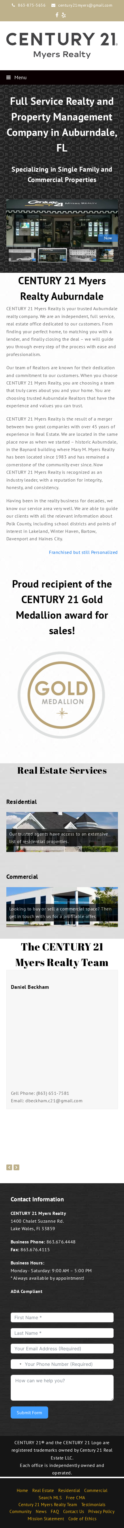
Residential (69, 1490)
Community (21, 1511)
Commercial (95, 1490)
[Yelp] (63, 15)
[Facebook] (57, 15)
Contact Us (73, 1511)
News (41, 1511)
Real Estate (43, 1490)
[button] (62, 77)
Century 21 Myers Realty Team (47, 1504)
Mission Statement (46, 1518)
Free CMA (75, 1497)
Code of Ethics (82, 1518)
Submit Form (29, 1412)
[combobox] (17, 1364)
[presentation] (9, 1167)
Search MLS (50, 1497)
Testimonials (93, 1504)
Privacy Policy (101, 1511)
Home (22, 1490)
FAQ (55, 1511)
